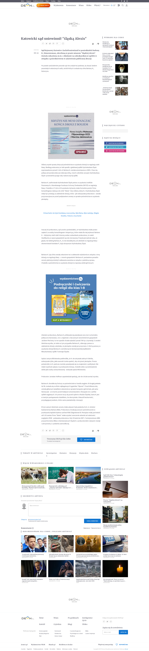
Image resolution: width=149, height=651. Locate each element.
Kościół (42, 624)
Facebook (121, 1)
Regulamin (29, 649)
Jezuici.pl (24, 644)
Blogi (47, 1)
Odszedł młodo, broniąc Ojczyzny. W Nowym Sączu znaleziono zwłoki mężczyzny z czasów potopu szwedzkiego (60, 557)
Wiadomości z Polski (42, 463)
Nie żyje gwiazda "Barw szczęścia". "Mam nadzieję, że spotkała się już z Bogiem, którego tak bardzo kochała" (114, 580)
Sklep (59, 1)
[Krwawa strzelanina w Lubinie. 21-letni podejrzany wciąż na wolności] (115, 543)
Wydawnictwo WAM (38, 644)
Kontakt (46, 649)
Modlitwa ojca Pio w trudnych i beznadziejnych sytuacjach (108, 78)
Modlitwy (72, 636)
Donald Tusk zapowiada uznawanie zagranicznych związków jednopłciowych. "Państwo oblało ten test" (33, 581)
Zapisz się (123, 632)
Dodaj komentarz (92, 521)
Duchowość (58, 631)
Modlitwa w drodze (38, 1)
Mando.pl (52, 644)
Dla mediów (52, 649)
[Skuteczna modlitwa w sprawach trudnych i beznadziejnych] (121, 45)
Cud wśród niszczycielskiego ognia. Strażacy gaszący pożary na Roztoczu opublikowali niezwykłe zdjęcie (87, 556)
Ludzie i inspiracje (90, 633)
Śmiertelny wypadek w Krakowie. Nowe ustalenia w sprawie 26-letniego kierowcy (86, 487)
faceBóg (53, 1)
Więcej (96, 5)
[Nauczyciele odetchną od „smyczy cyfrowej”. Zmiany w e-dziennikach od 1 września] (61, 475)
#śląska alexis (83, 453)
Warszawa (106, 5)
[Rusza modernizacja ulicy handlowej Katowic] (115, 514)
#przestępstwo (51, 453)
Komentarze (71, 5)
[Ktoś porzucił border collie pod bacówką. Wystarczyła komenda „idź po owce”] (33, 475)
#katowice (63, 453)
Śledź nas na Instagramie (116, 151)
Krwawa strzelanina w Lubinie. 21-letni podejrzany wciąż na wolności (114, 555)
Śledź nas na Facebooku (116, 143)
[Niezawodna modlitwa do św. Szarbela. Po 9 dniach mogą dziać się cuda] (121, 68)
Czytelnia (57, 624)
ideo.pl (126, 649)
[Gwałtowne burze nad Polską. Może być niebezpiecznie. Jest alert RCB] (88, 568)
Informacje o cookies (67, 649)
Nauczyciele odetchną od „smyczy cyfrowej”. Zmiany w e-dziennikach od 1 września (60, 487)
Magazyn (28, 1)
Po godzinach (73, 618)
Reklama (59, 649)
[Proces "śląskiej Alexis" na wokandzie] (115, 489)
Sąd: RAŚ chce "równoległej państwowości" (113, 476)
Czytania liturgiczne (75, 631)
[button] (118, 5)
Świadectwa (58, 633)
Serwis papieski (43, 631)
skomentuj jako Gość (35, 519)
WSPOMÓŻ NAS (123, 644)
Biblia (22, 1)
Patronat (75, 649)
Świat (77, 582)
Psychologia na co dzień (76, 633)
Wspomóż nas (88, 439)
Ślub (40, 636)
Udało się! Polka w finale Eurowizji (59, 579)
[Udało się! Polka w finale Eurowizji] (61, 568)
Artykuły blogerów (44, 633)
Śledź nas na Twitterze (116, 147)
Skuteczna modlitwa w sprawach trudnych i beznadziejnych (108, 44)
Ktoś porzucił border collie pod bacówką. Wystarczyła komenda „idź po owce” (33, 487)
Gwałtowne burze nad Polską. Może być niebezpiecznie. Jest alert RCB (88, 580)
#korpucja (72, 453)
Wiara (81, 5)
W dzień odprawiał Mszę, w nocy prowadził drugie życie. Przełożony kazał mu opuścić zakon (108, 57)
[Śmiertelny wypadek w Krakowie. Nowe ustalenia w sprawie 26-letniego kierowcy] (88, 475)
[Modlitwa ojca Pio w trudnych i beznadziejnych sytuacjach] (121, 80)
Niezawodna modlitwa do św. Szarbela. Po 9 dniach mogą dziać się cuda (108, 68)
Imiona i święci (58, 636)
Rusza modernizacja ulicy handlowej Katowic (112, 526)
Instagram (127, 1)
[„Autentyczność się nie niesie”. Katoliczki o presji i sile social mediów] (121, 91)
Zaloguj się (24, 519)
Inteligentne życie (87, 619)
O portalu (23, 649)
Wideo (88, 5)
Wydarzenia (58, 5)
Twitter (124, 1)
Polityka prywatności (38, 649)
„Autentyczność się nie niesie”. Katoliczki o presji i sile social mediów (108, 91)
